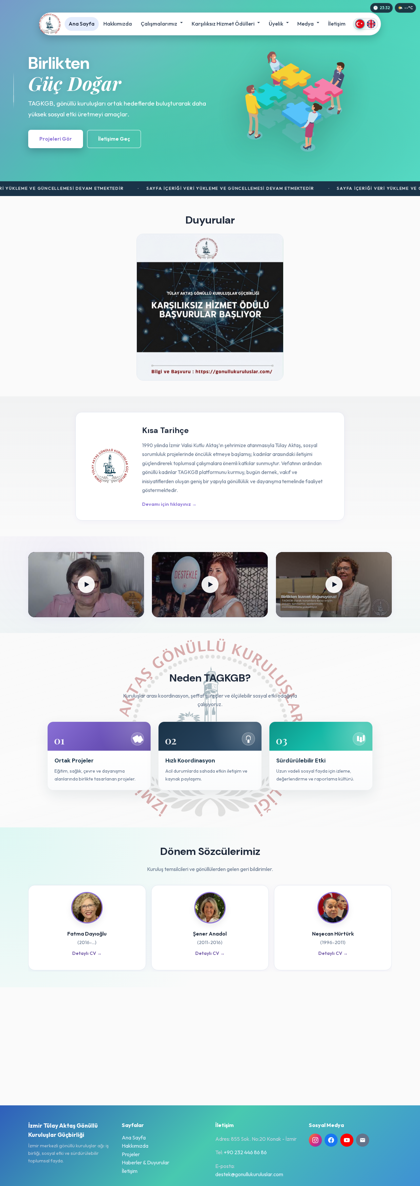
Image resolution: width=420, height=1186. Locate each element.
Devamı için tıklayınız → (169, 504)
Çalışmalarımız (159, 23)
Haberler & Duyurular (145, 1162)
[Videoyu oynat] (86, 584)
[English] (371, 24)
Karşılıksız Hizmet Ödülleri (224, 23)
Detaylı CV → (87, 953)
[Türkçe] (360, 24)
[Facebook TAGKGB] (331, 1140)
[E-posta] (362, 1140)
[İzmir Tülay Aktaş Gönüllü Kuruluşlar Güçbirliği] (49, 24)
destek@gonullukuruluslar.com (249, 1174)
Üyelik (276, 23)
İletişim (337, 23)
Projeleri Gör (55, 139)
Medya (306, 23)
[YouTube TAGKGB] (346, 1140)
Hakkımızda (117, 23)
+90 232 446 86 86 (245, 1152)
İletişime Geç (114, 139)
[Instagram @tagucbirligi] (315, 1140)
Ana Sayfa (81, 23)
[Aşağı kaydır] (14, 90)
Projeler (131, 1154)
